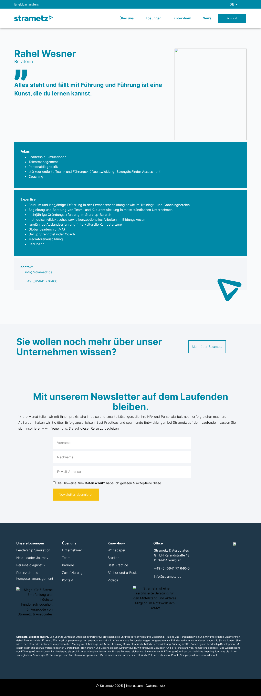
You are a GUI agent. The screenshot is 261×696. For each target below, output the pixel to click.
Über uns (126, 18)
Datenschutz (95, 483)
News (207, 18)
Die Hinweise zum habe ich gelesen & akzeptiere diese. (109, 483)
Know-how (182, 18)
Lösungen (153, 18)
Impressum (134, 686)
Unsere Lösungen (30, 543)
